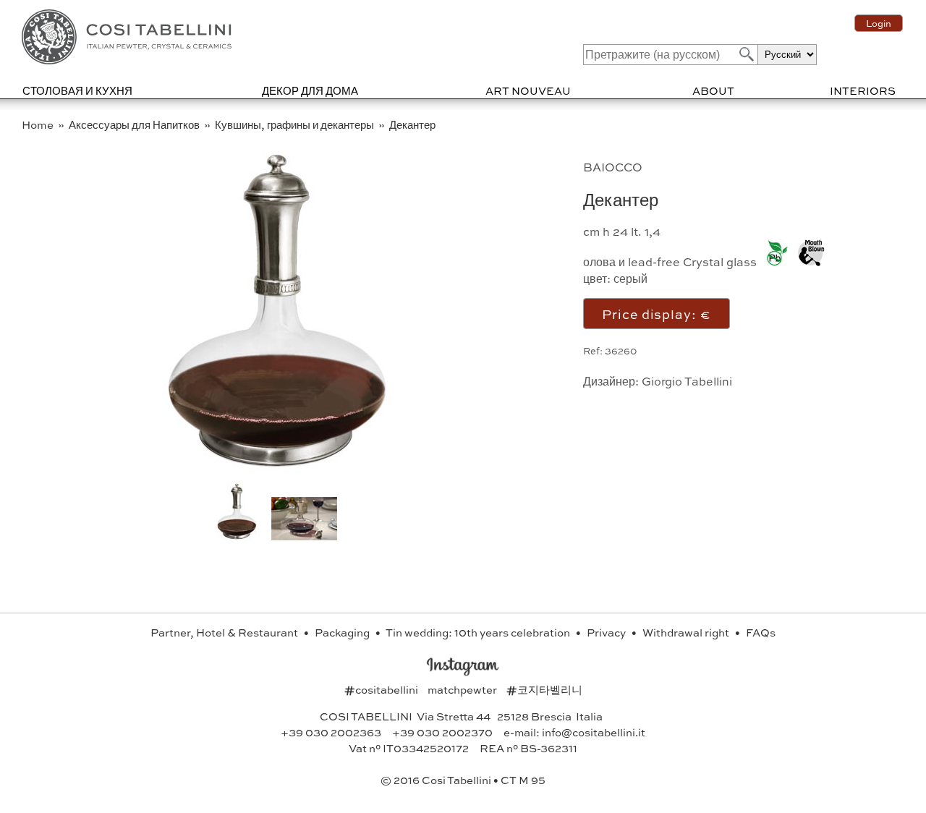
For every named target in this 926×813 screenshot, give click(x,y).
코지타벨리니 (544, 689)
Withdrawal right (686, 632)
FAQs (761, 632)
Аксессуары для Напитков (135, 124)
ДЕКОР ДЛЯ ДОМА (310, 90)
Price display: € (656, 314)
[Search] (745, 54)
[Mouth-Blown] (808, 254)
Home (39, 124)
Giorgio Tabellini (687, 381)
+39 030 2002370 (442, 732)
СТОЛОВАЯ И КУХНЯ (77, 90)
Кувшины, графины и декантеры (295, 124)
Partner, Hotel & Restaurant (225, 632)
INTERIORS (863, 90)
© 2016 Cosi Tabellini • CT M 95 (463, 780)
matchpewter (463, 689)
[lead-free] (774, 254)
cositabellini (382, 689)
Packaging (343, 632)
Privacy (607, 632)
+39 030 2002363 (331, 732)
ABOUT (713, 90)
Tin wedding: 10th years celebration (479, 632)
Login (878, 23)
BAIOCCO (612, 166)
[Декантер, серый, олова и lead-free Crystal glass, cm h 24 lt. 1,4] (276, 469)
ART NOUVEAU (528, 90)
